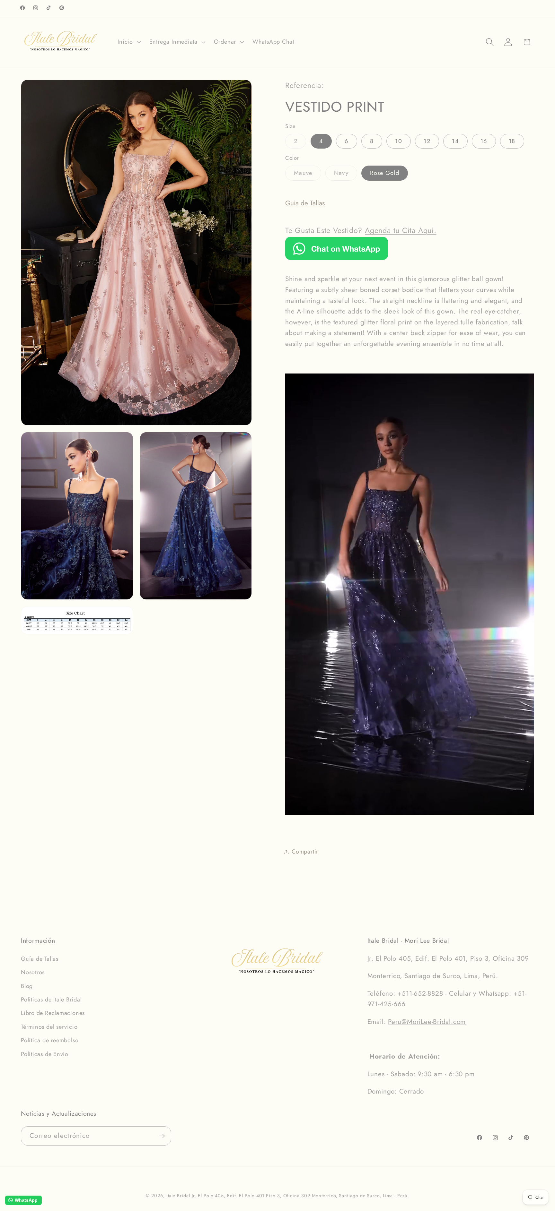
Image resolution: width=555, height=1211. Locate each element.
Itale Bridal (178, 1195)
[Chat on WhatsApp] (336, 257)
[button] (128, 42)
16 (483, 141)
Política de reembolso (49, 1040)
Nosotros (33, 972)
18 (512, 141)
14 (455, 141)
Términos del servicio (49, 1027)
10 (398, 141)
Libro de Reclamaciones (53, 1013)
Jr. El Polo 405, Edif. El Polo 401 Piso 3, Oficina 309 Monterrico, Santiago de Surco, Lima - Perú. (300, 1195)
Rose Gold (384, 173)
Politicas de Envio (44, 1054)
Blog (27, 986)
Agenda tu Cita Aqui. (400, 230)
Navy (345, 174)
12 (427, 141)
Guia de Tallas (305, 203)
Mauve (307, 174)
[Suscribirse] (162, 1136)
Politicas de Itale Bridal (51, 999)
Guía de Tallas (39, 959)
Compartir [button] (305, 851)
